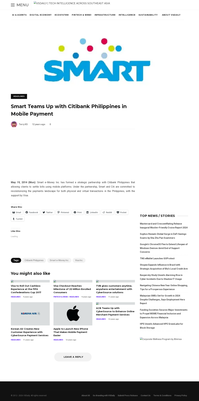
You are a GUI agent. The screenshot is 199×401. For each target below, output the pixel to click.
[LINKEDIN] (173, 5)
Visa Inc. (79, 260)
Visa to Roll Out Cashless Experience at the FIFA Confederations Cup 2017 (30, 281)
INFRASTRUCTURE (105, 15)
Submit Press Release (128, 395)
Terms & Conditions (162, 395)
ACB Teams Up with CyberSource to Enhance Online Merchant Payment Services (115, 303)
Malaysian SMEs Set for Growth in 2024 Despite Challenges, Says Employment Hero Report (162, 299)
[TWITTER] (160, 5)
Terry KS (23, 124)
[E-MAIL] (177, 5)
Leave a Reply (73, 357)
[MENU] (13, 5)
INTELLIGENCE (127, 15)
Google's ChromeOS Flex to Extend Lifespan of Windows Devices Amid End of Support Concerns (164, 248)
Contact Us (145, 395)
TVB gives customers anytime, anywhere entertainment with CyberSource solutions (115, 281)
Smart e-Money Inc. (59, 260)
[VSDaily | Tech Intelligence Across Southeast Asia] (72, 3)
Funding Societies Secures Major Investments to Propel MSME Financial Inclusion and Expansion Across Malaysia (163, 314)
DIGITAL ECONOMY (41, 15)
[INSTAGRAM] (169, 5)
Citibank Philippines (34, 260)
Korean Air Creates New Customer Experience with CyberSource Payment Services (30, 313)
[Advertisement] (73, 157)
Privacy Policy (180, 395)
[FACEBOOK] (164, 5)
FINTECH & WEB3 (81, 15)
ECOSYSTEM (62, 15)
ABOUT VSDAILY (171, 15)
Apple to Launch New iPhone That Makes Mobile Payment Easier (72, 313)
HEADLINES (19, 96)
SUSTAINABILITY (148, 15)
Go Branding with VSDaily (104, 395)
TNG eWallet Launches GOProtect (157, 258)
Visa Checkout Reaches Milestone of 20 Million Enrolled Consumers (72, 281)
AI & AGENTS (19, 15)
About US (85, 395)
